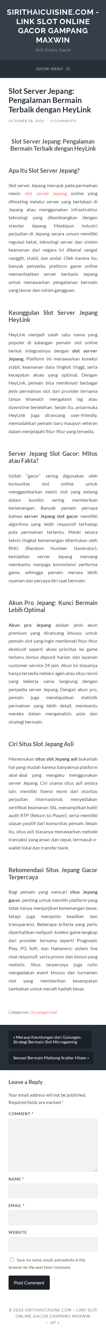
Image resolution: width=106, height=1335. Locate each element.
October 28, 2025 (26, 121)
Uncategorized (43, 1012)
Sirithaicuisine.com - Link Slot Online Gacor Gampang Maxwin (53, 25)
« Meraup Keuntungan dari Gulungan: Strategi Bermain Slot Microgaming (47, 1039)
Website (18, 1232)
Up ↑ (55, 1322)
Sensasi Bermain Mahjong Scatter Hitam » (51, 1057)
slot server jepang (46, 193)
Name (16, 1179)
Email (16, 1205)
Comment (21, 1113)
